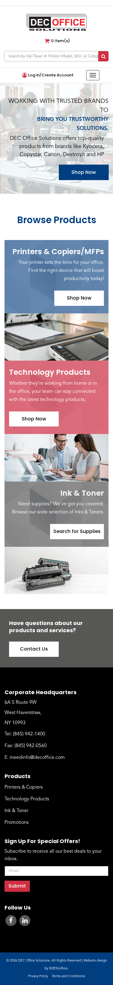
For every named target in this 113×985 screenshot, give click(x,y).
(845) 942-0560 (30, 745)
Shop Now (83, 172)
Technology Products (27, 799)
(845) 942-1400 (29, 734)
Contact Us (34, 648)
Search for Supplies (77, 531)
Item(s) (60, 41)
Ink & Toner (16, 810)
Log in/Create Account (50, 75)
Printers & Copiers (24, 787)
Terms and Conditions (68, 976)
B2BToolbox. (58, 968)
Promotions (17, 822)
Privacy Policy (38, 976)
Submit (17, 885)
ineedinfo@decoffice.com (37, 757)
